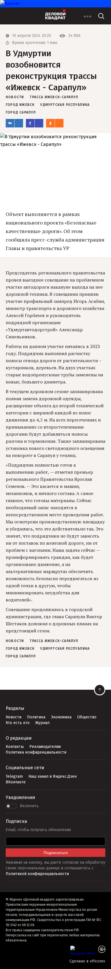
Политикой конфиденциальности (37, 873)
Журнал (42, 722)
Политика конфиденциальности (36, 752)
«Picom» (97, 961)
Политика (36, 717)
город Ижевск (20, 105)
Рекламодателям (45, 746)
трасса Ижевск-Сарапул (54, 97)
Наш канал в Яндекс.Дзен (52, 776)
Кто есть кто (18, 722)
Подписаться (56, 852)
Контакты (15, 746)
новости (15, 97)
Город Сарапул (21, 112)
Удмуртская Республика (65, 105)
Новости (13, 717)
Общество (86, 717)
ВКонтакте (16, 782)
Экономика (61, 717)
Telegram (14, 776)
